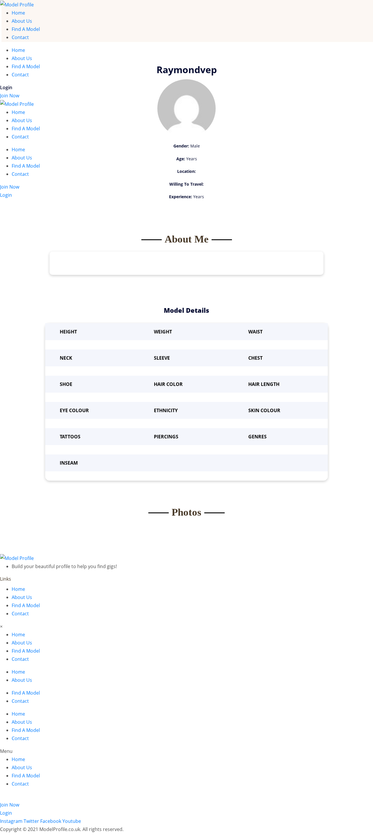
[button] (186, 751)
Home (18, 13)
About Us (22, 21)
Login (6, 87)
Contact (20, 37)
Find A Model (26, 29)
